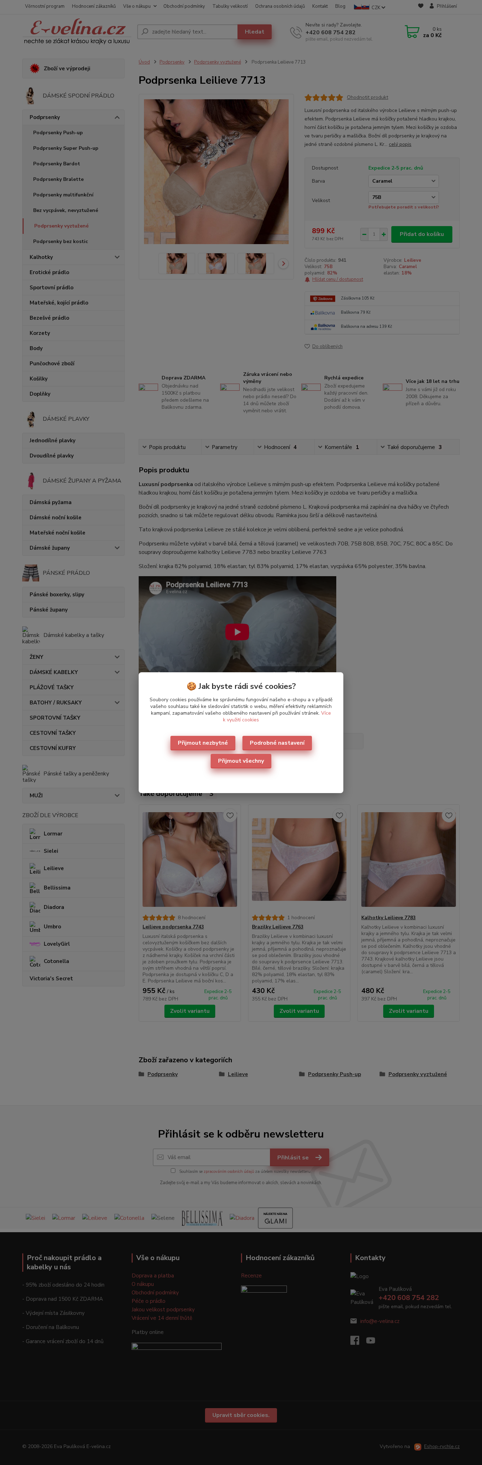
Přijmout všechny (241, 761)
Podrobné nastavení (277, 743)
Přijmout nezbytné (203, 743)
